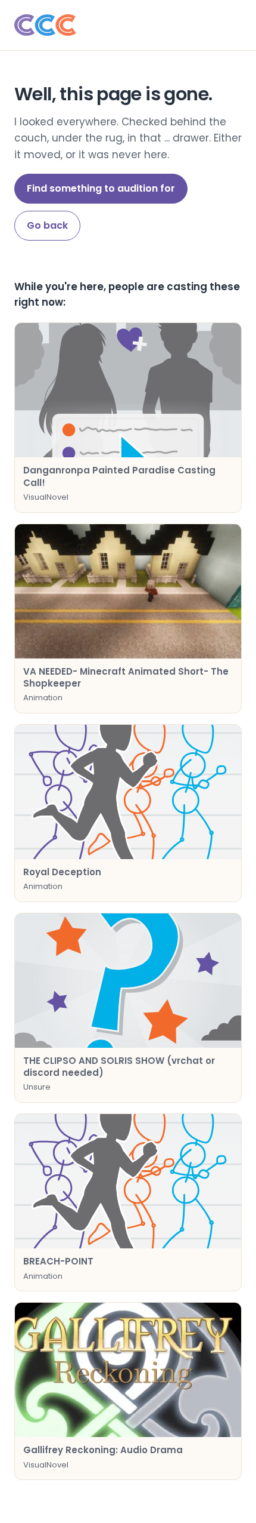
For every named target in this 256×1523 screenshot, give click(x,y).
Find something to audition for (101, 188)
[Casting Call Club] (128, 25)
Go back (47, 225)
